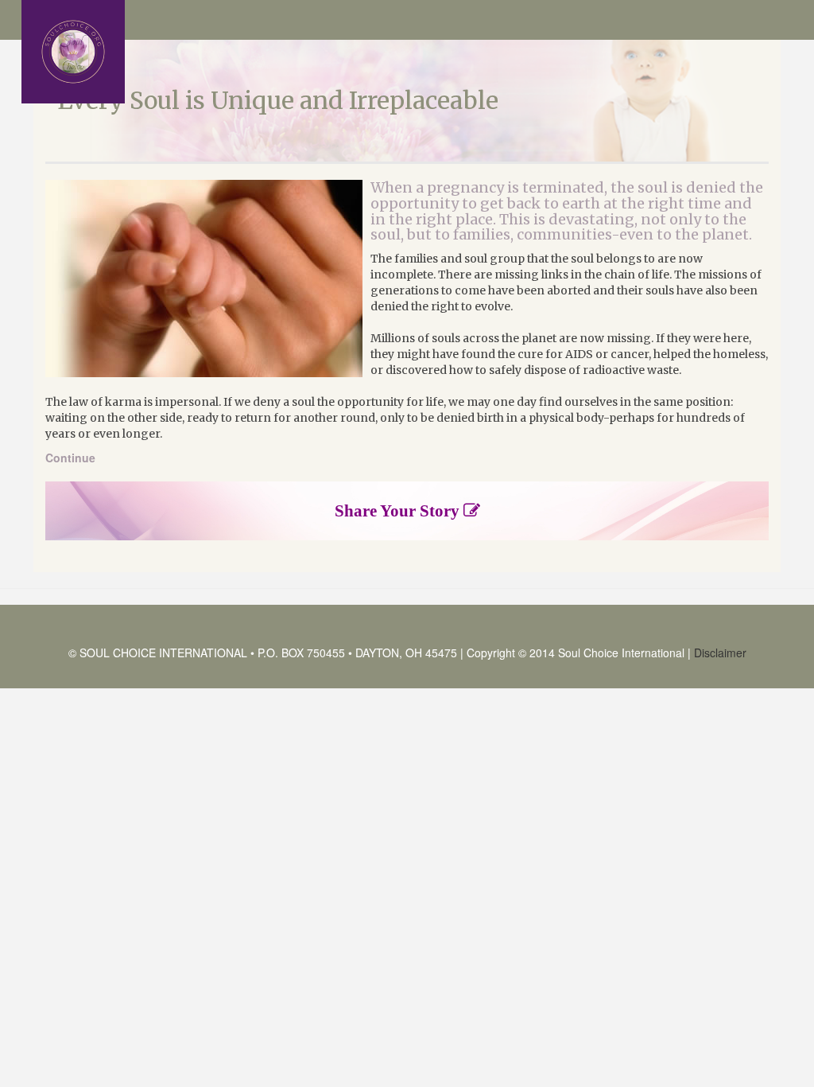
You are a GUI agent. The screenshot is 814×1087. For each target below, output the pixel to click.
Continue (70, 458)
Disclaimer (720, 652)
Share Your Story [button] (399, 510)
